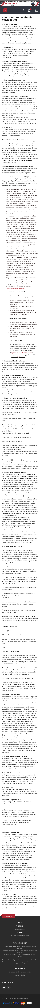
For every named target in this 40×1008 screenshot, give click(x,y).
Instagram (9, 988)
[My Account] (36, 10)
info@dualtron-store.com (20, 935)
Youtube (4, 988)
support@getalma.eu (18, 357)
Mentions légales (20, 975)
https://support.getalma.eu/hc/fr (21, 353)
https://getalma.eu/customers (15, 288)
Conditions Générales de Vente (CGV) (20, 972)
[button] (5, 10)
